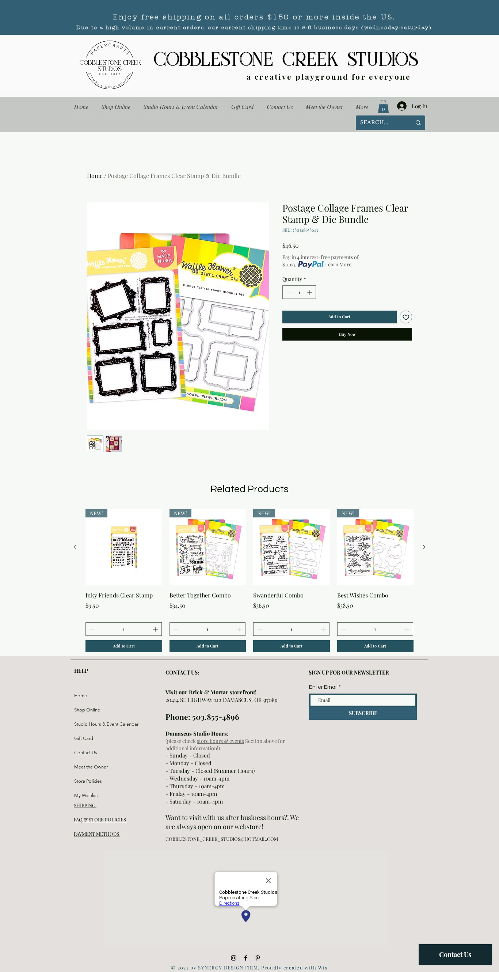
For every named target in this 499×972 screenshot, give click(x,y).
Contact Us (85, 752)
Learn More (338, 264)
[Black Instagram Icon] (233, 957)
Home (95, 175)
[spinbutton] (299, 292)
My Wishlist (86, 795)
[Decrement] (288, 292)
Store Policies (88, 781)
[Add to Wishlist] (406, 317)
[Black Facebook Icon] (245, 957)
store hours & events (220, 740)
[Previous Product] (75, 547)
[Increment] (310, 292)
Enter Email (323, 687)
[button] (383, 106)
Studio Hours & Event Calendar (91, 724)
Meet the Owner (91, 767)
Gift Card (83, 738)
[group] (249, 581)
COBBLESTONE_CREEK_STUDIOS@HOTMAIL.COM (221, 839)
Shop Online (87, 710)
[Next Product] (424, 547)
